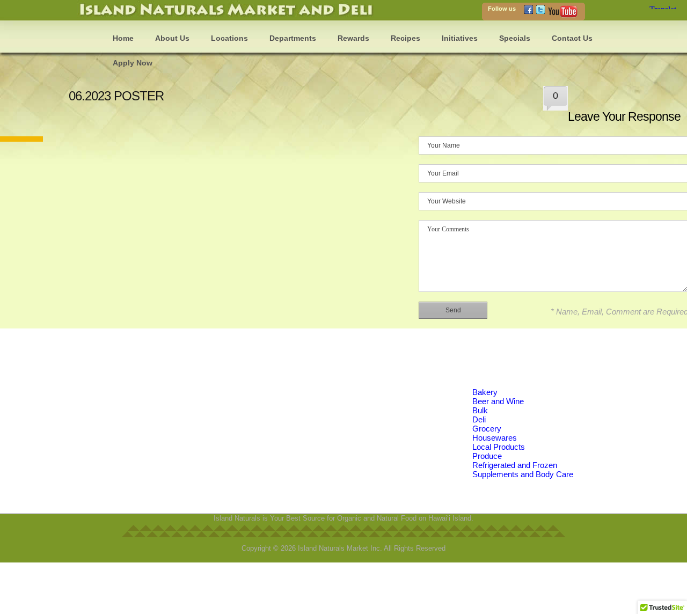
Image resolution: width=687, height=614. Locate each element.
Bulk (480, 410)
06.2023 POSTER (116, 96)
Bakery (485, 392)
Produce (487, 455)
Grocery (486, 428)
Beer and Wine (498, 401)
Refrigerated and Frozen (514, 465)
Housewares (494, 437)
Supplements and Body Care (522, 474)
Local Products (498, 446)
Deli (479, 419)
